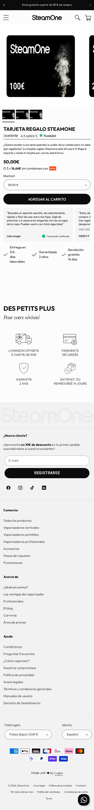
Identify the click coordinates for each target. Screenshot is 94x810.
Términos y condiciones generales (27, 689)
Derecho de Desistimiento (21, 703)
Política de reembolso (48, 791)
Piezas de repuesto (16, 556)
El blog (8, 608)
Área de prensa (14, 622)
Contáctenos (12, 647)
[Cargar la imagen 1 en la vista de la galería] (8, 114)
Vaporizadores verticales (21, 528)
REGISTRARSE (47, 473)
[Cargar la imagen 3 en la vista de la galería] (36, 114)
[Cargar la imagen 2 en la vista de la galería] (22, 114)
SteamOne (23, 785)
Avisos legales (13, 682)
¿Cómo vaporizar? (16, 661)
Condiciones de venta (76, 791)
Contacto (81, 785)
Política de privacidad (18, 675)
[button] (6, 17)
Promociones (12, 563)
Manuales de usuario (17, 696)
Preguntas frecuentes (19, 654)
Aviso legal (39, 785)
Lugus (59, 773)
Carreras (10, 615)
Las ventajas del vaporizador (23, 594)
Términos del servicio (21, 791)
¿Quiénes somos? (15, 587)
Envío (49, 798)
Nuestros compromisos (19, 668)
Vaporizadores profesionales (24, 542)
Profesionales (13, 601)
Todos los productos (17, 521)
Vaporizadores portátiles (21, 535)
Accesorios (11, 549)
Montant (9, 176)
